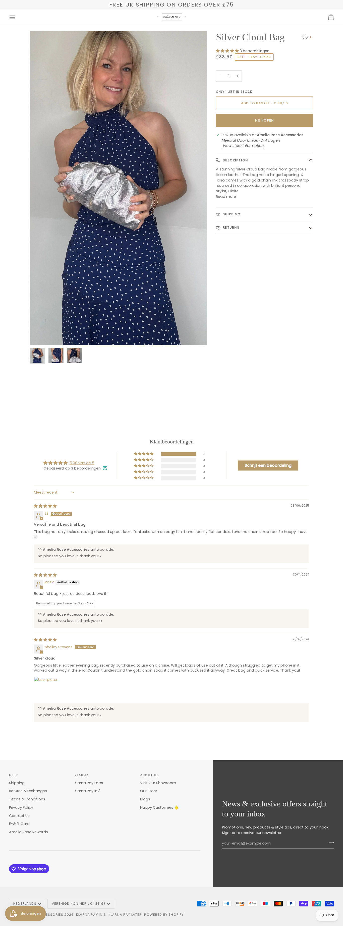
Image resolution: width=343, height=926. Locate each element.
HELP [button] (13, 775)
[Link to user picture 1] (46, 689)
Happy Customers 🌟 (159, 807)
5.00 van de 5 (82, 463)
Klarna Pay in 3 (87, 790)
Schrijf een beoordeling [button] (268, 465)
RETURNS (230, 227)
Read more (226, 196)
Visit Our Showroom (158, 782)
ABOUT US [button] (149, 775)
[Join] (330, 843)
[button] (228, 50)
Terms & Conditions (27, 799)
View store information (243, 145)
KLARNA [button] (82, 775)
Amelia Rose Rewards (28, 832)
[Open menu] (16, 17)
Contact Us (19, 815)
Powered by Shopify (164, 914)
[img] (45, 506)
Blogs (145, 799)
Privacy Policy (21, 807)
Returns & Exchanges (28, 790)
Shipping (231, 214)
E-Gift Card (19, 823)
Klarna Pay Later (89, 782)
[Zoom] (118, 188)
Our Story (148, 790)
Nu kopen (264, 120)
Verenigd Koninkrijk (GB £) (78, 903)
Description (235, 160)
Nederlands (24, 903)
